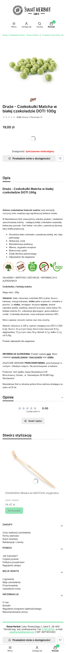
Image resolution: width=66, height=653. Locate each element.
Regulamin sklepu (12, 565)
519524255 (48, 629)
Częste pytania (10, 559)
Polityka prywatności (13, 562)
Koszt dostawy (10, 539)
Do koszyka (14, 510)
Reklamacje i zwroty (13, 542)
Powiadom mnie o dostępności (31, 158)
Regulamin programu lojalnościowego (22, 608)
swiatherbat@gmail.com (21, 632)
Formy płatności (11, 535)
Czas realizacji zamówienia (17, 532)
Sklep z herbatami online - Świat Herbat (20, 35)
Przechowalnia (10, 585)
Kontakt (7, 605)
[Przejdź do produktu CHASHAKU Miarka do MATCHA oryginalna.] (33, 466)
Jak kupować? (10, 555)
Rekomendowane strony (15, 612)
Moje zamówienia (12, 582)
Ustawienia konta (12, 588)
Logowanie (8, 579)
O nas (6, 602)
